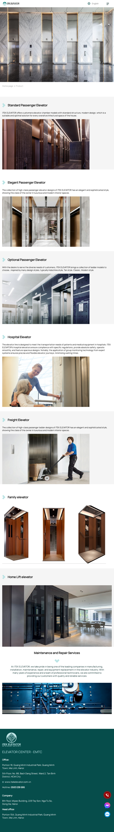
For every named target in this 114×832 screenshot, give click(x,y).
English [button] (95, 3)
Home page (7, 86)
